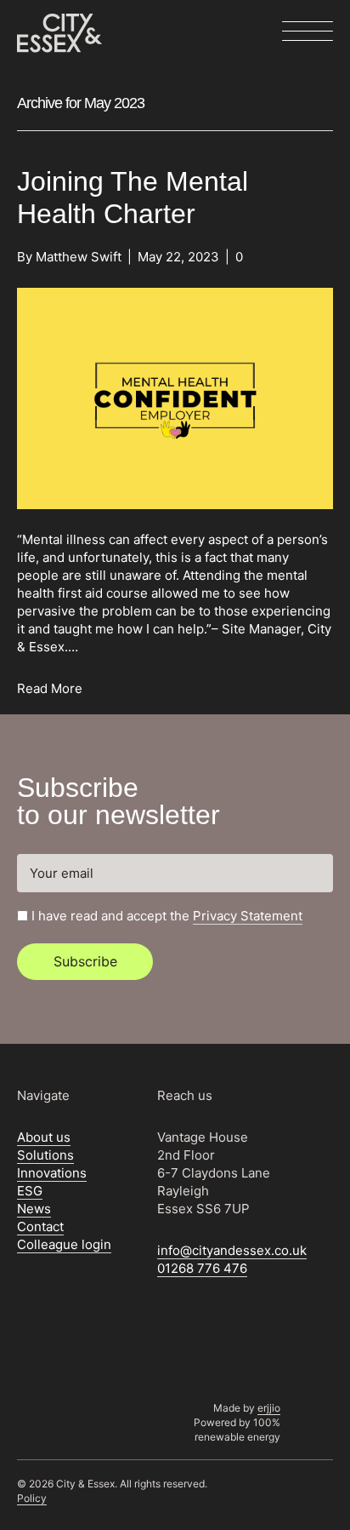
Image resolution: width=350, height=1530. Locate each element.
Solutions (45, 1155)
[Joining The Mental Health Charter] (175, 397)
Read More (49, 688)
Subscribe (85, 962)
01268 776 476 (202, 1268)
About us (44, 1137)
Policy (32, 1498)
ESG (29, 1191)
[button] (307, 32)
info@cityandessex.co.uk (232, 1250)
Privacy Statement (247, 916)
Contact (40, 1226)
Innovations (52, 1173)
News (34, 1209)
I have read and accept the (166, 916)
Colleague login (64, 1244)
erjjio (268, 1407)
